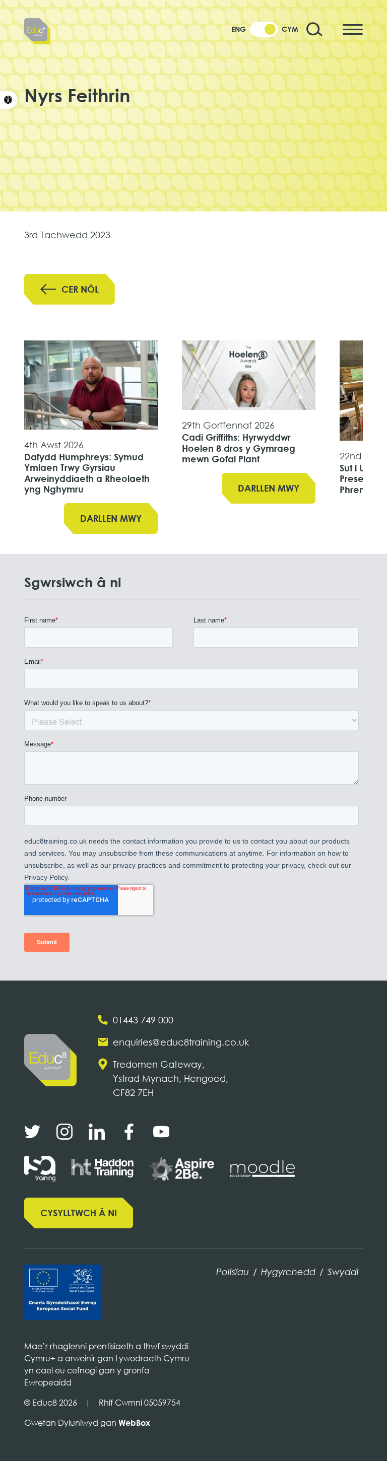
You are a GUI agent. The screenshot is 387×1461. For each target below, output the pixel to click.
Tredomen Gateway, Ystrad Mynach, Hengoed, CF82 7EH (170, 1078)
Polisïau (232, 1271)
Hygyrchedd (288, 1271)
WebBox (134, 1423)
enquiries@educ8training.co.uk (181, 1042)
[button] (8, 100)
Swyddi (343, 1271)
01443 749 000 (143, 1019)
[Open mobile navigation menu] (353, 29)
